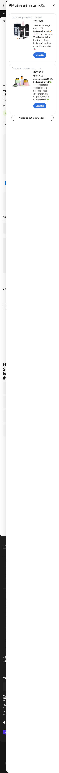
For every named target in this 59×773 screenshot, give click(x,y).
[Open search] (6, 307)
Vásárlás (40, 55)
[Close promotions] (53, 5)
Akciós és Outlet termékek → (33, 118)
